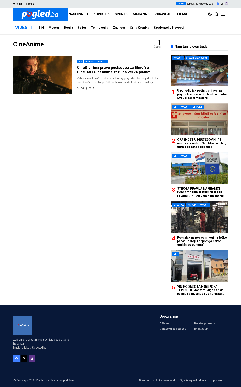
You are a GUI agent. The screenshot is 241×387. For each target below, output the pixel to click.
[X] (222, 4)
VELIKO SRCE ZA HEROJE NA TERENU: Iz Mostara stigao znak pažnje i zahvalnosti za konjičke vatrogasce (200, 292)
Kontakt (30, 3)
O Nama (17, 3)
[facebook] (218, 3)
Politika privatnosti (205, 323)
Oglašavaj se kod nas (173, 328)
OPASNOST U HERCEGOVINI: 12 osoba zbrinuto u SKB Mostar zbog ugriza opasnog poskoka (202, 143)
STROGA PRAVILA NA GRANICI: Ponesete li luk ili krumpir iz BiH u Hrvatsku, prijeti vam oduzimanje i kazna (201, 194)
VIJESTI (23, 27)
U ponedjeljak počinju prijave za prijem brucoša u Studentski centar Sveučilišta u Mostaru (202, 94)
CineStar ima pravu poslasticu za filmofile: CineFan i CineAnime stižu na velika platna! (113, 69)
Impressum (201, 328)
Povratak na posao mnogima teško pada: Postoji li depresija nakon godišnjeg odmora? (202, 241)
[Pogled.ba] (40, 14)
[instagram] (226, 3)
